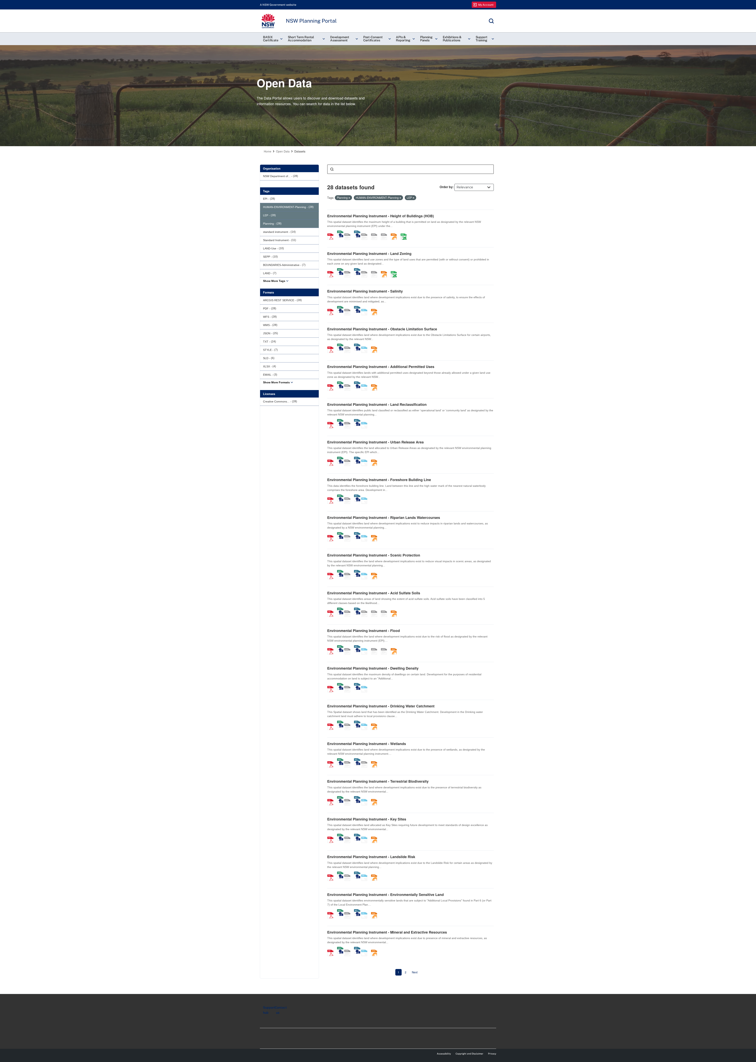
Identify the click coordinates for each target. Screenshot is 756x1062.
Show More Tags (274, 280)
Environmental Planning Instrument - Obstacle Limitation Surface (382, 329)
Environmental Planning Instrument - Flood (363, 630)
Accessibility (444, 1053)
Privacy (492, 1053)
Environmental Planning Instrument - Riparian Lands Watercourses (383, 517)
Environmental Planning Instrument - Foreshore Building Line (379, 479)
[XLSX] (405, 232)
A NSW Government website (278, 4)
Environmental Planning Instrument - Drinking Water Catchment (381, 706)
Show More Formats (276, 382)
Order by (446, 187)
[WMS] (340, 232)
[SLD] (375, 232)
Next (415, 972)
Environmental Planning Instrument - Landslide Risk (371, 856)
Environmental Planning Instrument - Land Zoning (369, 253)
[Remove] (349, 197)
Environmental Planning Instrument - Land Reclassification (377, 404)
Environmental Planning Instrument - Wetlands (366, 743)
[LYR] (365, 270)
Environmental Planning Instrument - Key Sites (366, 819)
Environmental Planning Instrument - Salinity (365, 291)
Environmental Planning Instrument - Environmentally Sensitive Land (385, 894)
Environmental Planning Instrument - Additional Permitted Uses (380, 366)
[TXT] (365, 308)
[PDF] (331, 232)
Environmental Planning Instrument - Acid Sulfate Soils (373, 593)
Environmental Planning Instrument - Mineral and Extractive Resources (387, 932)
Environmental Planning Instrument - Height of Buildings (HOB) (380, 215)
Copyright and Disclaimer (469, 1053)
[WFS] (357, 232)
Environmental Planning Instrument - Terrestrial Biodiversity (378, 781)
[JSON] (395, 232)
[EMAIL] (385, 232)
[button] (272, 39)
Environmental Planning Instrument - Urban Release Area (375, 442)
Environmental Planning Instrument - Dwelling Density (373, 668)
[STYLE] (365, 232)
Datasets (299, 151)
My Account (486, 4)
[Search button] (332, 169)
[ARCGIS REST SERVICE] (348, 232)
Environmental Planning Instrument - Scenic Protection (373, 555)
